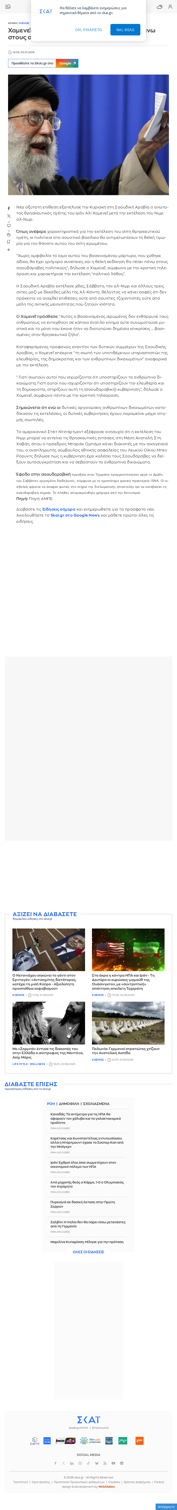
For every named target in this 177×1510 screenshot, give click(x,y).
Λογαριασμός (170, 6)
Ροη (51, 1104)
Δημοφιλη (69, 1104)
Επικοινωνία (100, 1427)
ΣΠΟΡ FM (65, 1440)
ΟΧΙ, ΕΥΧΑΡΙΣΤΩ (88, 29)
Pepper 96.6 (109, 1440)
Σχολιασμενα (96, 1104)
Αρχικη (13, 23)
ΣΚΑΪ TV (35, 1440)
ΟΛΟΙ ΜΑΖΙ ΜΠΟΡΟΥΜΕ (88, 1442)
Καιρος (159, 6)
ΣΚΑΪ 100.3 (47, 1440)
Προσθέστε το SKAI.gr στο (41, 63)
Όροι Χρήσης (41, 1482)
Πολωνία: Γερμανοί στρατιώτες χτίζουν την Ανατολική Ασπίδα (126, 1051)
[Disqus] (88, 593)
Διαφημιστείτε (78, 1427)
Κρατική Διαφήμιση (137, 1482)
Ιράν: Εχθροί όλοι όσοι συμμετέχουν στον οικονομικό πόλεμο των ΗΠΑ (83, 1164)
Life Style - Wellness (28, 1064)
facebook (9, 208)
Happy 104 (139, 1440)
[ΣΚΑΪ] (88, 1419)
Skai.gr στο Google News (75, 515)
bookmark (9, 241)
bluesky (97, 1463)
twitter (9, 216)
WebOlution (106, 1486)
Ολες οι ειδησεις (88, 1252)
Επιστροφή (165, 1480)
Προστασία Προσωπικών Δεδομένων (79, 1482)
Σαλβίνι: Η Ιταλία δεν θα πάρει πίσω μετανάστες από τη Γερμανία (88, 1224)
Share (8, 250)
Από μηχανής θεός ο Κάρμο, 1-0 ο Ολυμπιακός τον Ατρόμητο (87, 1184)
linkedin (72, 1463)
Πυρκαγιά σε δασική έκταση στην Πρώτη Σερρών (82, 1204)
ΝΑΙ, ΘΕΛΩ (125, 29)
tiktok (88, 1463)
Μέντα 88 (122, 1440)
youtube (113, 1463)
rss (105, 1463)
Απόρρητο (166, 1506)
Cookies (114, 1482)
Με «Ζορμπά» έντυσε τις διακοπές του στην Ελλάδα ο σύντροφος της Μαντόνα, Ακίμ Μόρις (47, 1053)
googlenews (121, 1463)
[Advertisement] (88, 876)
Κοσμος (24, 23)
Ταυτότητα (20, 1482)
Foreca (159, 1482)
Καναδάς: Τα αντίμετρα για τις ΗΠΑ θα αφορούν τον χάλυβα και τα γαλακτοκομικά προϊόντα (85, 1118)
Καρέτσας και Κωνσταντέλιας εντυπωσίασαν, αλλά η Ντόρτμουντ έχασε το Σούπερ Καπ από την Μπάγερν (87, 1142)
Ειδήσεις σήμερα (59, 509)
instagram (80, 1463)
